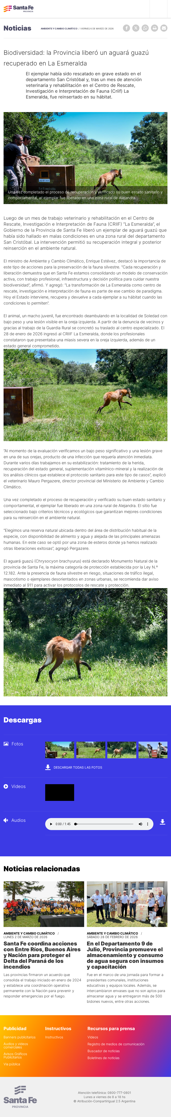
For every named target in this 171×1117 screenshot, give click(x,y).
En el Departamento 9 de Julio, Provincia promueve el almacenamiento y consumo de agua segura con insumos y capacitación (125, 955)
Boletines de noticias (104, 1058)
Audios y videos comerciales (16, 1045)
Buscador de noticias (104, 1051)
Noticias (17, 28)
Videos (93, 1037)
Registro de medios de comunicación (116, 1044)
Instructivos (54, 1037)
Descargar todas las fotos (77, 767)
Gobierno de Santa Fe (19, 9)
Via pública (12, 1064)
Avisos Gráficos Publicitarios (15, 1055)
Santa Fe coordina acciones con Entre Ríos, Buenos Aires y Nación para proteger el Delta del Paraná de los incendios (42, 955)
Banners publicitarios (20, 1037)
